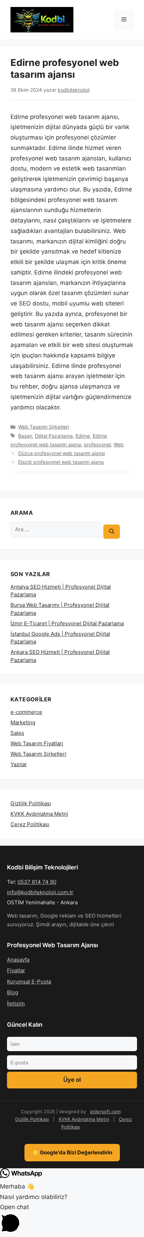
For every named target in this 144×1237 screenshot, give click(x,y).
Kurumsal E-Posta (29, 981)
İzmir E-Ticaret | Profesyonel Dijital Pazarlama (67, 623)
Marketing (22, 722)
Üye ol (72, 1079)
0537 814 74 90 (36, 881)
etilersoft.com (105, 1111)
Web (119, 444)
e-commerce (26, 712)
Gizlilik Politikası (30, 803)
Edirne (82, 436)
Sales (17, 733)
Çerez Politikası (29, 824)
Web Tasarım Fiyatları (36, 743)
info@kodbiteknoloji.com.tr (40, 892)
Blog (12, 992)
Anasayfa (18, 959)
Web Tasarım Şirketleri (43, 427)
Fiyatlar (16, 970)
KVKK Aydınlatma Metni (39, 813)
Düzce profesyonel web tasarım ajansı (61, 453)
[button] (72, 1219)
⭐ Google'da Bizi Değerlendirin (72, 1152)
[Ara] (111, 532)
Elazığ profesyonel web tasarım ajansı (61, 462)
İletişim (16, 1003)
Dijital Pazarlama (54, 436)
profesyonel (97, 444)
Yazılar (18, 764)
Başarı (25, 436)
